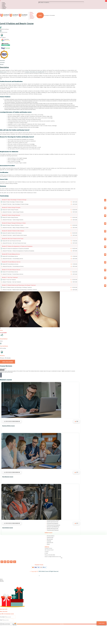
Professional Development (53, 525)
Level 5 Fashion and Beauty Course (17, 23)
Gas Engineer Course (7, 527)
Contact (4, 8)
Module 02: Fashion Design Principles (11, 207)
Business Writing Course (8, 425)
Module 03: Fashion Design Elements (11, 215)
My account (50, 539)
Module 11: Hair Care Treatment (10, 277)
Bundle (3, 6)
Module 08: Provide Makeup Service (11, 254)
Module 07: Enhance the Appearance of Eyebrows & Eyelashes (17, 246)
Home (3, 2)
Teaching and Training (52, 530)
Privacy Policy (50, 535)
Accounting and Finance (53, 520)
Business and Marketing (53, 526)
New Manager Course (7, 476)
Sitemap (49, 540)
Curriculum (2, 62)
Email (1, 620)
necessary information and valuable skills (34, 71)
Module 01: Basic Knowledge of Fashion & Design (14, 199)
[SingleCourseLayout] (30, 326)
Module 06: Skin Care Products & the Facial (12, 238)
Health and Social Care (52, 521)
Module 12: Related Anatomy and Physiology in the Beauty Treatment (19, 285)
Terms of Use (50, 537)
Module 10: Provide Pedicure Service (11, 269)
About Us (4, 7)
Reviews (1, 64)
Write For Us (50, 542)
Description (2, 60)
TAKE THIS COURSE (7, 361)
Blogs (3, 5)
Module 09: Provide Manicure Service (11, 262)
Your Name (2, 616)
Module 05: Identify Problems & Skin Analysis (13, 230)
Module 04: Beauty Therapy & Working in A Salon (14, 223)
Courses (4, 3)
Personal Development (52, 523)
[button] (39, 374)
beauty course (3, 71)
